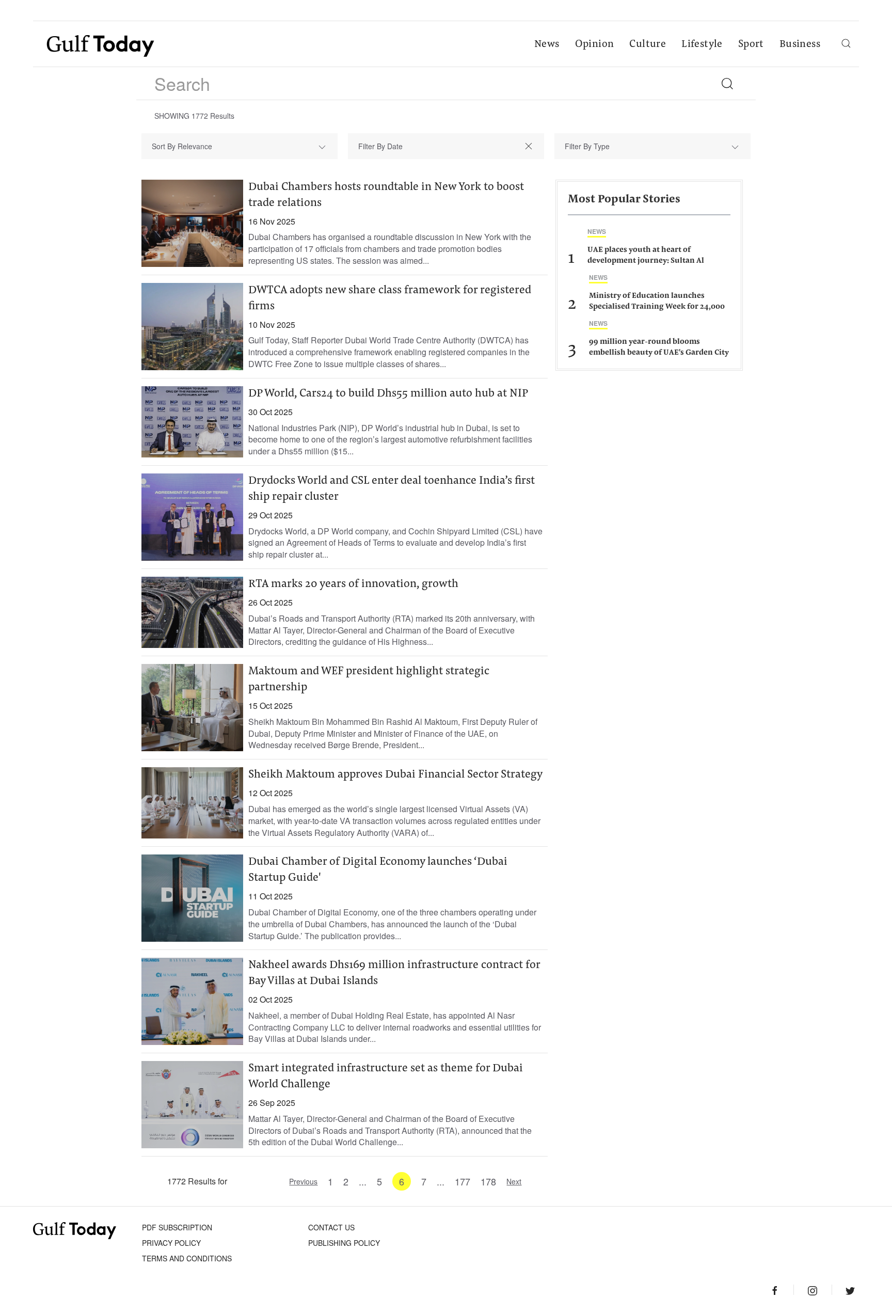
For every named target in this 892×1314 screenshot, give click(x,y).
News (547, 44)
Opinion (594, 44)
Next (513, 1181)
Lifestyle (702, 44)
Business (799, 44)
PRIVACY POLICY (171, 1243)
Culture (647, 44)
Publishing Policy (344, 1243)
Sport (751, 44)
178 (488, 1181)
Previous (303, 1181)
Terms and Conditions (187, 1258)
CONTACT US (331, 1227)
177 (462, 1181)
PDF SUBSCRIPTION (177, 1227)
